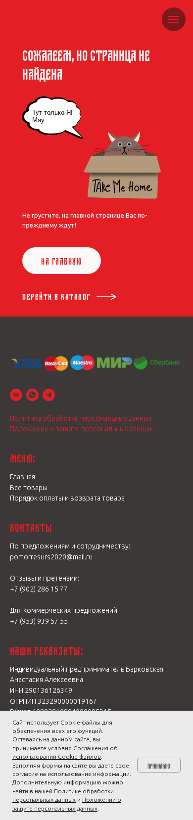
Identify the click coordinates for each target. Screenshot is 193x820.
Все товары (29, 488)
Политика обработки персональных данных (81, 418)
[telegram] (49, 395)
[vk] (16, 395)
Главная (22, 477)
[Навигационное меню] (173, 19)
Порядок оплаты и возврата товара (67, 498)
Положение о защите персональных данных (81, 429)
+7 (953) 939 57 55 (39, 621)
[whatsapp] (32, 395)
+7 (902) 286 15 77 (39, 589)
